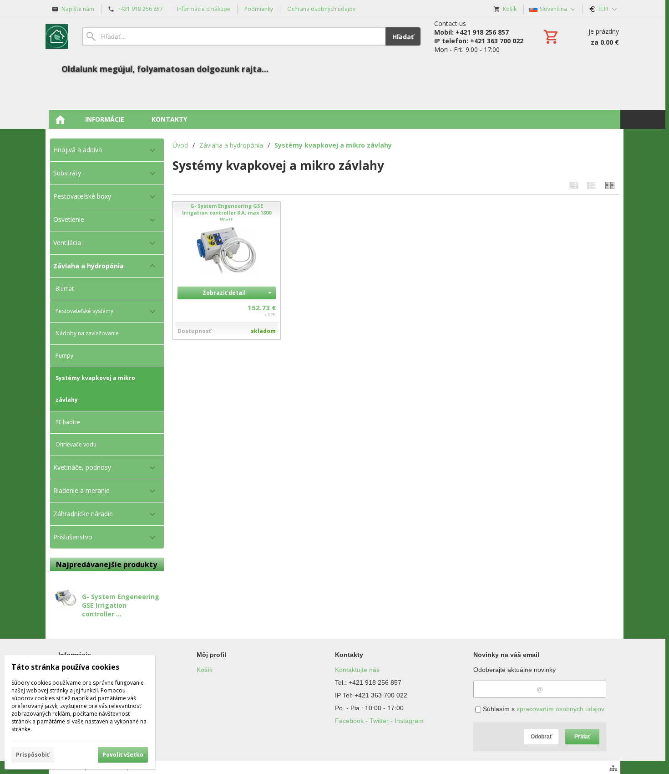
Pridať (582, 736)
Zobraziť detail (224, 293)
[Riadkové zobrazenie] (573, 185)
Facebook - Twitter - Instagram (379, 720)
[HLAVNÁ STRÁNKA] (60, 119)
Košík (205, 669)
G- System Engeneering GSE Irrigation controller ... (120, 605)
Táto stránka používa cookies (65, 667)
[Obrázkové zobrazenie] (610, 185)
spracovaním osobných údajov (560, 708)
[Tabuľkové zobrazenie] (592, 185)
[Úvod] (57, 36)
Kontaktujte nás (357, 669)
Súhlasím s (542, 708)
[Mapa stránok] (613, 768)
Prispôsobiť (32, 755)
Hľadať (403, 36)
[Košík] (580, 36)
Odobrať (541, 736)
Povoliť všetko (122, 755)
